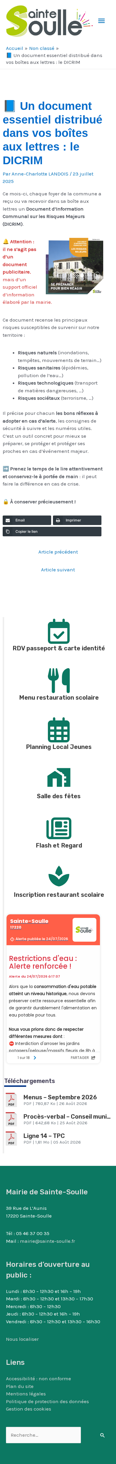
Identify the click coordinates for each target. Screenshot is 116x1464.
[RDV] (58, 629)
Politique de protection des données (47, 1401)
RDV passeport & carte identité (58, 648)
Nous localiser (22, 1339)
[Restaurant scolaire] (58, 876)
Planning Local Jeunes (59, 746)
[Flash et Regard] (58, 826)
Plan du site (20, 1386)
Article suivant (58, 570)
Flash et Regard (59, 845)
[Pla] (58, 728)
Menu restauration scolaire (59, 697)
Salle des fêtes (59, 796)
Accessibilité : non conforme (38, 1378)
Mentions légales (26, 1394)
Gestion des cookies (28, 1409)
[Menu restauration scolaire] (58, 678)
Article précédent (58, 552)
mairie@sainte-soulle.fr (47, 1241)
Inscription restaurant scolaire (59, 894)
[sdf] (58, 777)
